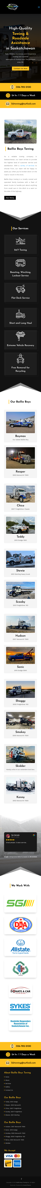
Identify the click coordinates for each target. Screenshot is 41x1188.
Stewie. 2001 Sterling (12, 1115)
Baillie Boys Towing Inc (22, 1182)
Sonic (20, 667)
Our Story (10, 198)
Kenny (20, 797)
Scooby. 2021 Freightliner (13, 1111)
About (7, 1080)
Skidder (21, 766)
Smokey (20, 732)
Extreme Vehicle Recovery (20, 345)
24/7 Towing (20, 250)
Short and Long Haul (20, 323)
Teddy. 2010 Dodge (11, 1101)
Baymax (20, 436)
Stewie (20, 570)
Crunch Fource (27, 1185)
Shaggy (20, 700)
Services (8, 1083)
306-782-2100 (23, 87)
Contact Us (9, 1090)
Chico (20, 505)
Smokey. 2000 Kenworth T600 (15, 1133)
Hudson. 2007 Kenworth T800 (15, 1126)
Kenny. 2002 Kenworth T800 (14, 1140)
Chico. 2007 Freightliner (13, 1108)
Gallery (7, 1087)
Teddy (20, 536)
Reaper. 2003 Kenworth (13, 1105)
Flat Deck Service (20, 298)
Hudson (20, 635)
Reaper (20, 471)
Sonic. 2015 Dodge (11, 1130)
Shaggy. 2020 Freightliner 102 (15, 1136)
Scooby (20, 601)
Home (7, 1077)
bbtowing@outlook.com (23, 104)
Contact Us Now (20, 68)
